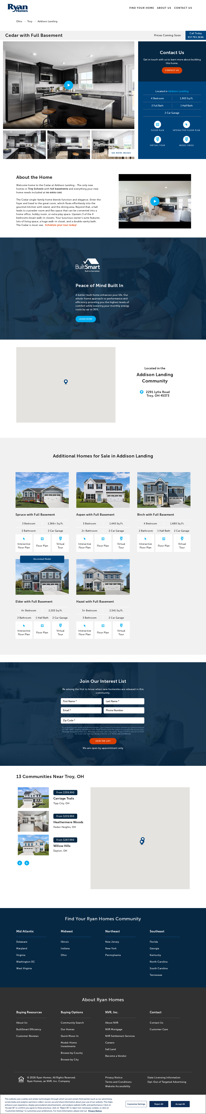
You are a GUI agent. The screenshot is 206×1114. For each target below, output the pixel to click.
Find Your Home (141, 8)
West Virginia (24, 968)
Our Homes (67, 1029)
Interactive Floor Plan (186, 130)
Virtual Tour (157, 145)
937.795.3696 (196, 37)
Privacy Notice (101, 734)
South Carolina (159, 968)
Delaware (21, 942)
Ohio (19, 21)
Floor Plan (157, 130)
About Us (164, 8)
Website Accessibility (117, 1086)
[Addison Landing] (24, 144)
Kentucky (155, 955)
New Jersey (112, 942)
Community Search (72, 1022)
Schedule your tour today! (61, 225)
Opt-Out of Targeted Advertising (166, 1082)
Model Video (186, 145)
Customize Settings (136, 1104)
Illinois (65, 942)
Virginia (20, 955)
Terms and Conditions (121, 734)
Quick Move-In (70, 1036)
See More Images (121, 153)
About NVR (111, 1022)
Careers (109, 1042)
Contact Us (183, 8)
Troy (29, 21)
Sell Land (110, 1049)
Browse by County (72, 1053)
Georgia (154, 948)
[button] (142, 842)
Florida (154, 942)
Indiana (65, 948)
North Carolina (158, 961)
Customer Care (159, 1029)
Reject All (158, 1104)
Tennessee (156, 975)
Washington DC (25, 961)
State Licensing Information (164, 1077)
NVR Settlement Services (120, 1036)
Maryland (21, 948)
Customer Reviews (27, 1036)
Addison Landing (47, 21)
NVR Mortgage (113, 1029)
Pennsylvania (113, 955)
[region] (103, 1104)
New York (110, 948)
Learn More (85, 319)
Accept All (180, 1104)
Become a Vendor (116, 1056)
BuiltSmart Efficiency (28, 1029)
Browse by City (70, 1059)
